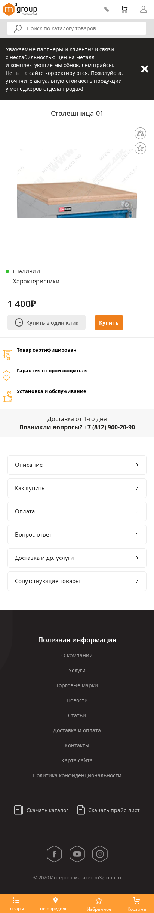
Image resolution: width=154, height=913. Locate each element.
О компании (77, 655)
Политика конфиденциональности (77, 775)
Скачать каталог (46, 810)
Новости (77, 700)
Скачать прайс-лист (113, 810)
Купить (109, 322)
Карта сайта (77, 760)
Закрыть (144, 69)
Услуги (77, 670)
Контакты (77, 745)
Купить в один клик (52, 322)
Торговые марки (77, 685)
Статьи (77, 715)
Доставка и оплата (77, 730)
